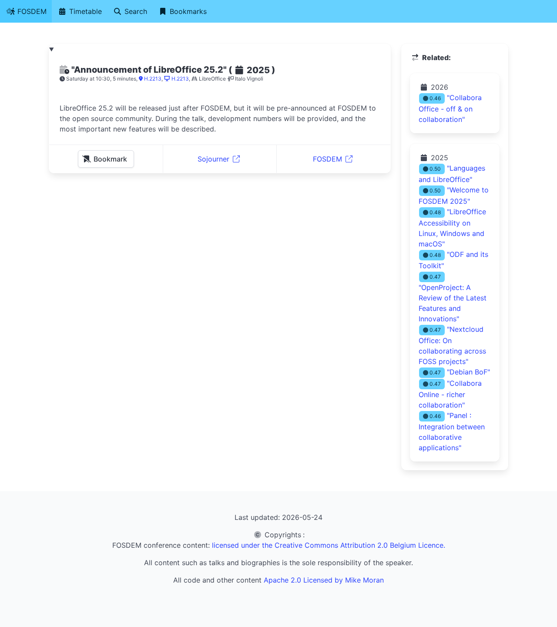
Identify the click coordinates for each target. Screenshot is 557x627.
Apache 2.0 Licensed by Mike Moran (324, 580)
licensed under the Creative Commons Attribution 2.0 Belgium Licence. (328, 545)
